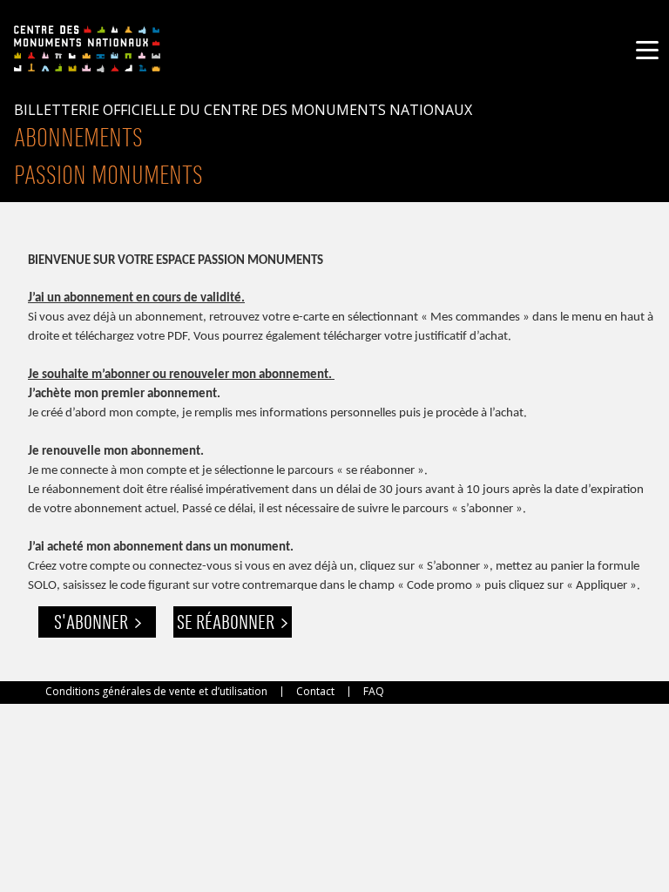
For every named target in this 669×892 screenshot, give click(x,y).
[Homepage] (87, 47)
